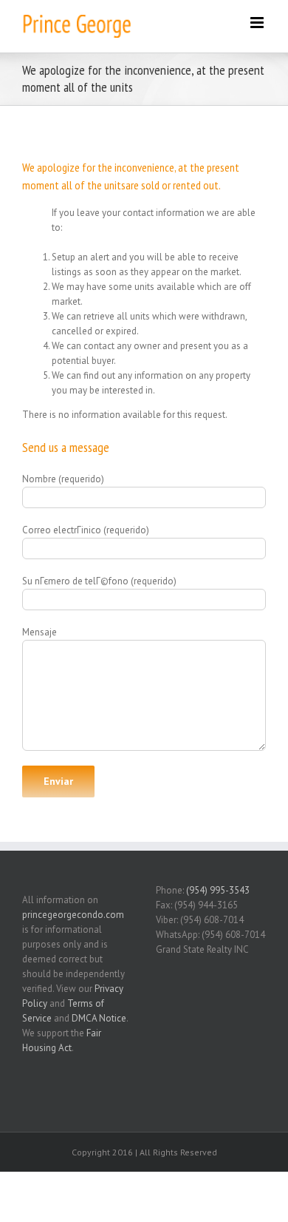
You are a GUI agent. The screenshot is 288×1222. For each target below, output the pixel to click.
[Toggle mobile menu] (258, 22)
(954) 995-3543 (218, 890)
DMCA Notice (99, 1018)
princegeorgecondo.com (73, 914)
